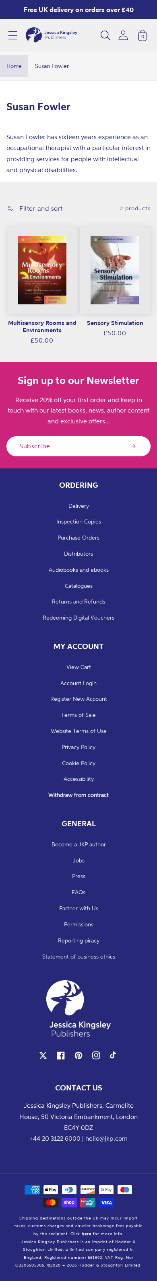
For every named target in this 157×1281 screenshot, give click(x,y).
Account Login (78, 683)
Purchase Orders (78, 537)
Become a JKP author (79, 844)
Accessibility (79, 778)
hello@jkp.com (106, 1138)
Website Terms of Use (79, 730)
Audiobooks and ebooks (79, 569)
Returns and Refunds (78, 601)
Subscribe (34, 446)
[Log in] (123, 35)
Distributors (78, 553)
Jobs (79, 860)
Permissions (78, 924)
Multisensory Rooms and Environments (42, 326)
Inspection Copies (78, 521)
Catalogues (79, 585)
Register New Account (78, 698)
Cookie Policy (78, 763)
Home (14, 65)
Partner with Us (78, 908)
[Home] (51, 35)
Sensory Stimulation (115, 322)
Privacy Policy (78, 746)
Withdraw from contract (78, 794)
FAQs (78, 892)
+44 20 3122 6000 (55, 1138)
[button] (12, 35)
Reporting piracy (78, 940)
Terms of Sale (78, 714)
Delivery (78, 505)
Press (78, 875)
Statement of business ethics (78, 956)
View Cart (78, 666)
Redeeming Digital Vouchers (78, 617)
